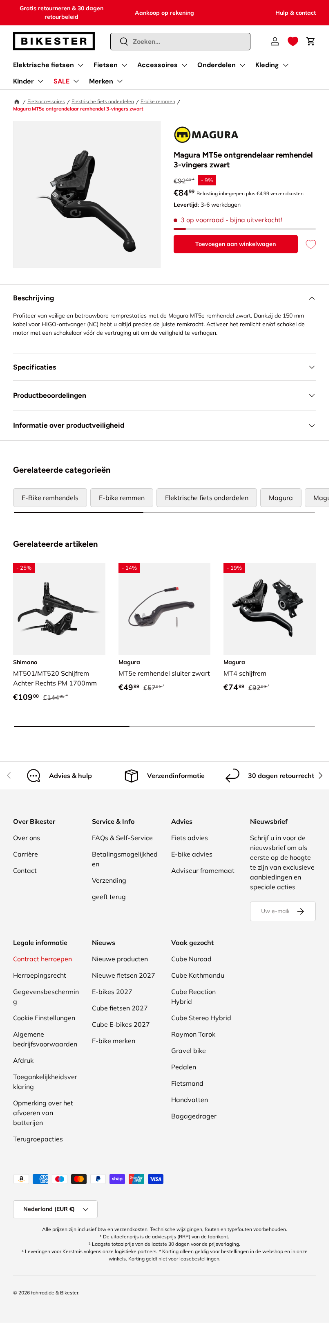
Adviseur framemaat (202, 870)
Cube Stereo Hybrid (201, 1018)
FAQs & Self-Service (122, 838)
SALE (61, 81)
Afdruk (23, 1060)
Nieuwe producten (120, 959)
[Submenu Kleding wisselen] (285, 65)
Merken (101, 81)
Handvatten (189, 1100)
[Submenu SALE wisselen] (76, 81)
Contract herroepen (42, 959)
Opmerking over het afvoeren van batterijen (43, 1113)
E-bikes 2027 (112, 992)
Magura (281, 498)
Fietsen (106, 65)
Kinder (23, 81)
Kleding (267, 65)
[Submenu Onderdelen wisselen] (242, 65)
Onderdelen (216, 65)
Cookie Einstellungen (44, 1018)
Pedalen (183, 1067)
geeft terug (109, 897)
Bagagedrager (194, 1116)
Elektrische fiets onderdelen (102, 101)
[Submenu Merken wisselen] (120, 81)
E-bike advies (191, 854)
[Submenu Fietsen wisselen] (124, 65)
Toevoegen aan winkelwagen (235, 244)
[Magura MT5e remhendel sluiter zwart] (164, 609)
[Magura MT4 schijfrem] (269, 609)
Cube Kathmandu (197, 975)
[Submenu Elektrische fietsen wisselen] (80, 65)
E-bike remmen (158, 101)
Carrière (25, 854)
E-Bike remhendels (50, 498)
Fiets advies (189, 838)
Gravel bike (188, 1050)
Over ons (26, 838)
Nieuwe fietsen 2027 (123, 975)
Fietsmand (187, 1083)
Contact (25, 870)
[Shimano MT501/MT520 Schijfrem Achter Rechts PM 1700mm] (59, 609)
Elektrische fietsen (43, 65)
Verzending (109, 880)
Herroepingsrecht (39, 975)
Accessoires (157, 65)
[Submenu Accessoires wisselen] (184, 65)
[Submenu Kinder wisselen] (40, 81)
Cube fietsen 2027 (120, 1008)
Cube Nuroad (191, 959)
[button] (293, 41)
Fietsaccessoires (46, 101)
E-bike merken (113, 1041)
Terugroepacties (38, 1139)
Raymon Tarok (193, 1034)
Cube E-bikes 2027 (121, 1024)
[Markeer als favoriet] (307, 244)
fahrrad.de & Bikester (54, 1293)
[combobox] (180, 41)
